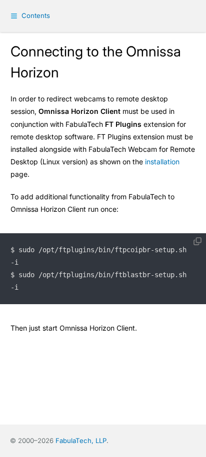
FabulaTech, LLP (81, 441)
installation (162, 161)
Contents (36, 15)
